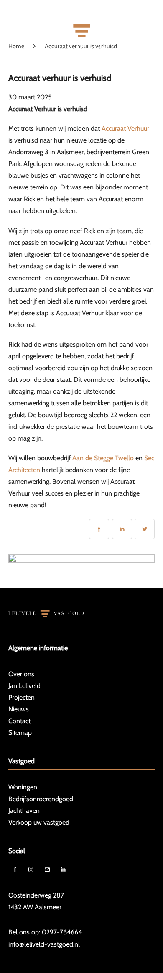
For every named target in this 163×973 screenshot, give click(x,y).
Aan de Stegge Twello (103, 458)
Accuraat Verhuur (125, 128)
